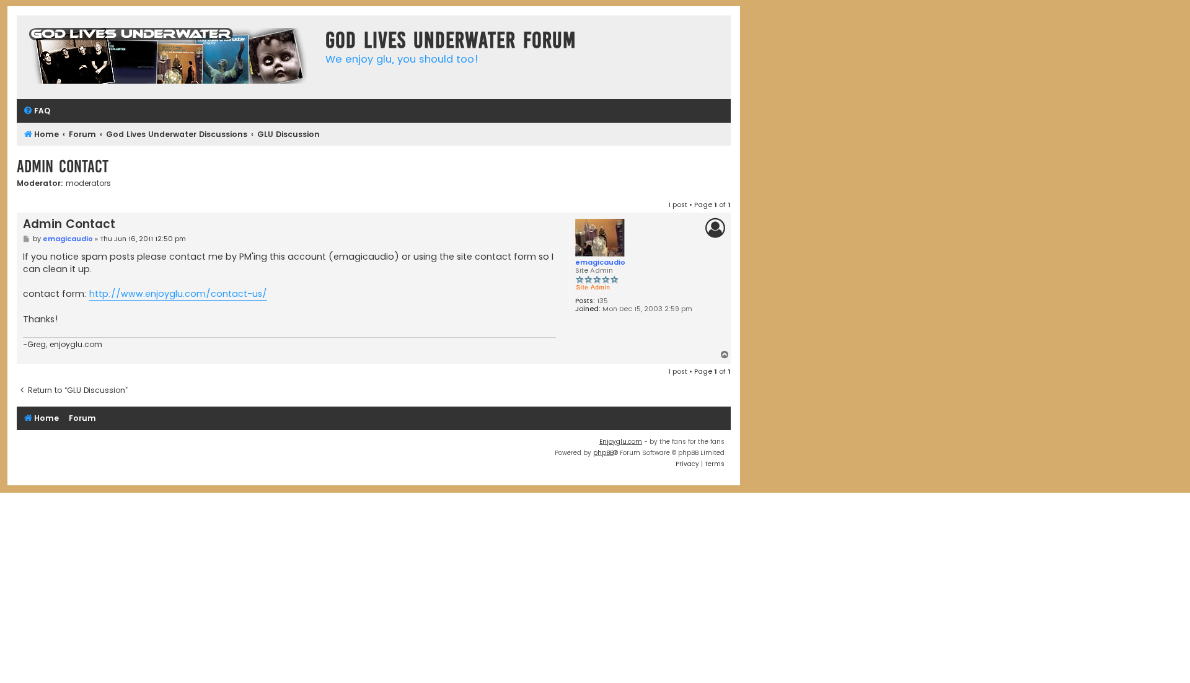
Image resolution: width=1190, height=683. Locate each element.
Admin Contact (62, 166)
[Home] (168, 57)
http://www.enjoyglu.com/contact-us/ (178, 294)
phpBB (603, 452)
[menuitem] (36, 111)
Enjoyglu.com (620, 441)
